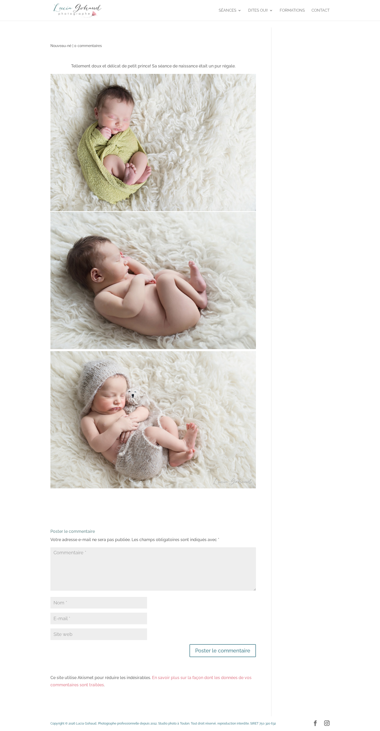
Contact (320, 11)
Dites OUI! (258, 11)
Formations (292, 11)
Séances (227, 11)
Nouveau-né (60, 46)
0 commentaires (88, 46)
